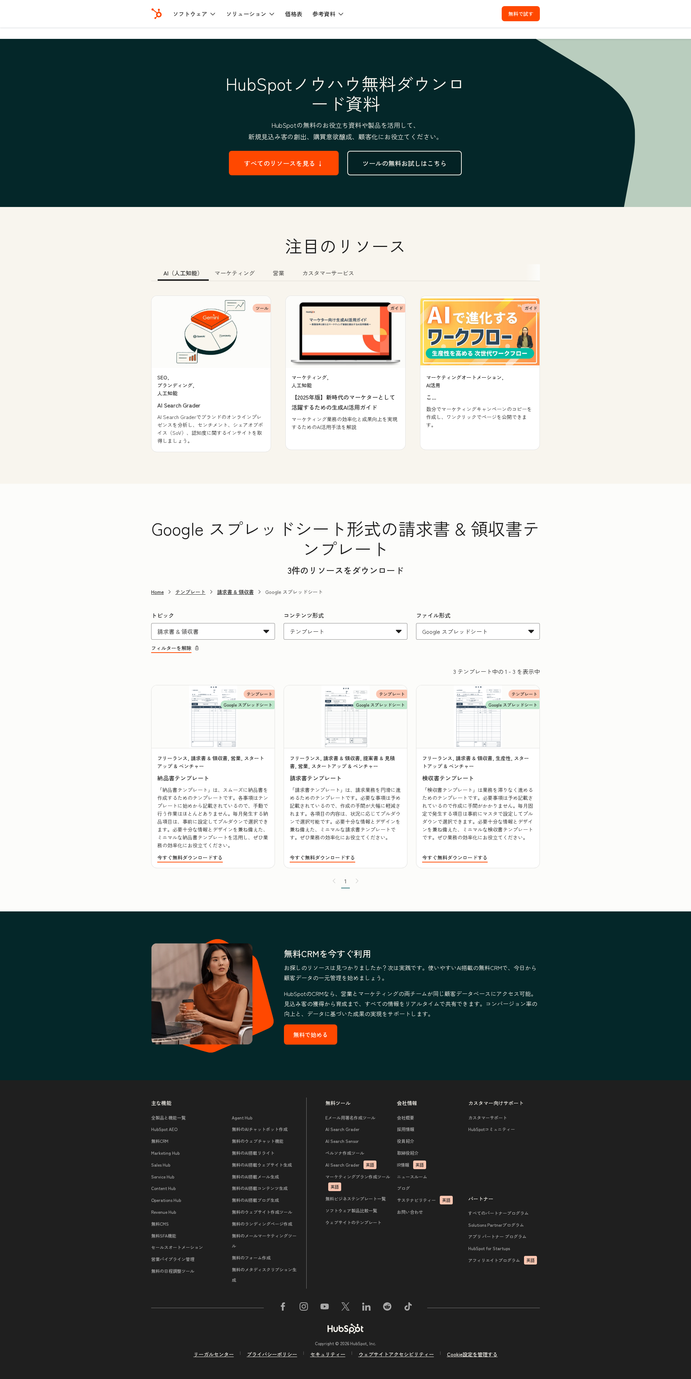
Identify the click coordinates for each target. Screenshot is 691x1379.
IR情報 (410, 1165)
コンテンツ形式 (304, 615)
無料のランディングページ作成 (262, 1224)
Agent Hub (242, 1117)
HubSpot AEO (164, 1129)
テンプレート (190, 591)
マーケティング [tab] (234, 273)
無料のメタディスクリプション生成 (264, 1274)
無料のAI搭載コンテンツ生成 (260, 1188)
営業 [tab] (278, 273)
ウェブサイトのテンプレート (353, 1222)
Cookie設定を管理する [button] (472, 1354)
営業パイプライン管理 (172, 1259)
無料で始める (310, 1034)
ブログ (403, 1188)
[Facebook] (283, 1307)
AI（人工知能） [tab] (183, 273)
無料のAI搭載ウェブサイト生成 (262, 1165)
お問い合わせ (410, 1212)
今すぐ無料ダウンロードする (190, 857)
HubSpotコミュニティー (491, 1129)
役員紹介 (405, 1141)
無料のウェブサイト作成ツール (262, 1212)
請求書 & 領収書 (235, 591)
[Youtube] (324, 1307)
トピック (162, 615)
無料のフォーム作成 (251, 1257)
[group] (211, 374)
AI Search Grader (342, 1129)
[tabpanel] (345, 374)
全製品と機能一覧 (168, 1117)
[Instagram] (303, 1307)
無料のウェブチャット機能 (258, 1141)
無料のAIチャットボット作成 (260, 1129)
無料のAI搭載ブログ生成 (255, 1200)
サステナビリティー (424, 1200)
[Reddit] (387, 1307)
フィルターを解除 (171, 648)
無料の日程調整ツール (172, 1271)
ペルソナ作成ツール (344, 1153)
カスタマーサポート (487, 1117)
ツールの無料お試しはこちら (404, 163)
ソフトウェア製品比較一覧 (351, 1210)
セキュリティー (328, 1354)
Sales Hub (160, 1165)
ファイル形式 (433, 615)
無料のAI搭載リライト (253, 1153)
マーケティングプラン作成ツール (357, 1181)
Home (157, 591)
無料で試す (520, 13)
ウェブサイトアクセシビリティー (396, 1354)
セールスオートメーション (177, 1247)
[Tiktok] (408, 1307)
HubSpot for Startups (489, 1248)
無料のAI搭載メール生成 (255, 1176)
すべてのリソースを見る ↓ (284, 163)
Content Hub (163, 1188)
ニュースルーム (412, 1176)
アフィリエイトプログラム (501, 1260)
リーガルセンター (214, 1354)
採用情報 (405, 1129)
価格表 (293, 13)
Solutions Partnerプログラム (496, 1225)
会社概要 (405, 1117)
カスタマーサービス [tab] (328, 273)
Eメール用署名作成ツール (350, 1117)
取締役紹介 (408, 1153)
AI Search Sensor (342, 1141)
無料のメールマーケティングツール (264, 1240)
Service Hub (162, 1176)
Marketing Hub (165, 1153)
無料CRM (159, 1141)
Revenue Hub (163, 1212)
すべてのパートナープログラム (498, 1213)
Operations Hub (166, 1200)
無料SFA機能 (163, 1235)
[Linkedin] (366, 1307)
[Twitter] (345, 1307)
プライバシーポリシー (272, 1354)
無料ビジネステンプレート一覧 (355, 1198)
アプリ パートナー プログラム (497, 1236)
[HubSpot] (156, 13)
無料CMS (160, 1224)
